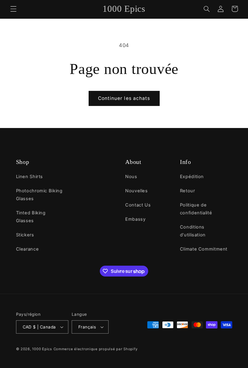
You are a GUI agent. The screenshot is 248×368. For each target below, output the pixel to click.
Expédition (192, 176)
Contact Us (138, 205)
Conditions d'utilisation (193, 231)
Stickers (25, 235)
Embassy (135, 219)
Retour (187, 191)
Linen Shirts (29, 176)
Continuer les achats (124, 98)
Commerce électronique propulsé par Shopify (96, 349)
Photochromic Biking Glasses (39, 194)
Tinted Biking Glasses (31, 216)
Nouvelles (136, 191)
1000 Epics (42, 349)
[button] (13, 9)
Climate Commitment (203, 249)
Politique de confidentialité (196, 209)
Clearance (27, 249)
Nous (131, 176)
